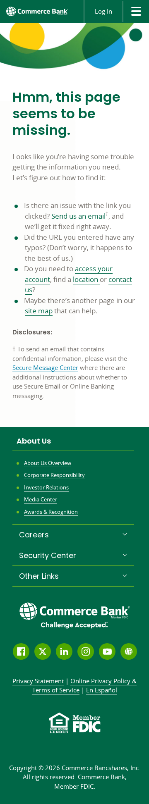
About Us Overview (47, 463)
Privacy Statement (38, 681)
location (86, 279)
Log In (103, 11)
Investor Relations (46, 487)
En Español (101, 690)
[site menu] (136, 11)
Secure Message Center (45, 367)
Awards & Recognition (51, 511)
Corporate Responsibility (54, 475)
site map (39, 310)
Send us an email (78, 216)
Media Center (40, 499)
